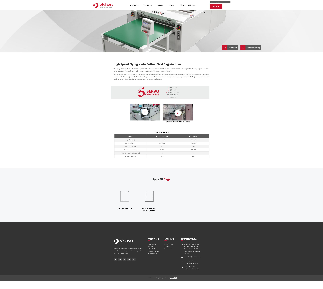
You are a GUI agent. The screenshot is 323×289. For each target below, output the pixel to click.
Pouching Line (153, 253)
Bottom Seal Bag (125, 208)
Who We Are (134, 5)
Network (182, 5)
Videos (167, 246)
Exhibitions (191, 5)
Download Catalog (253, 48)
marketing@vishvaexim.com (192, 257)
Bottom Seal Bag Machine (164, 64)
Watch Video (233, 48)
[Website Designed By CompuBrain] (173, 278)
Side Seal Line (153, 249)
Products (160, 5)
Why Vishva (148, 5)
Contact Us (216, 6)
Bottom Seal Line (154, 251)
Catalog (171, 5)
